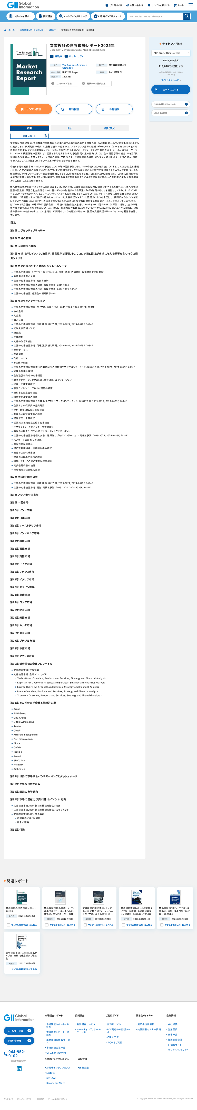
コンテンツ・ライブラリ (179, 1050)
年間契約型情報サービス (58, 1041)
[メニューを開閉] (190, 5)
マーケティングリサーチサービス (89, 1030)
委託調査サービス (86, 1024)
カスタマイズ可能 (65, 84)
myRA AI (51, 1077)
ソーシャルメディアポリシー (58, 1098)
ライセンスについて (170, 80)
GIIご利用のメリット (56, 1052)
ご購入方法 (113, 1037)
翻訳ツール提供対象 (97, 84)
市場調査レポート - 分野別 (57, 1025)
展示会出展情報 (145, 1024)
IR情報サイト (175, 1044)
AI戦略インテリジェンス (58, 1067)
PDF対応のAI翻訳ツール (119, 1030)
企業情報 (171, 1015)
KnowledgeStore (55, 1083)
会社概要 (173, 1024)
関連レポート (29, 135)
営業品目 (173, 1029)
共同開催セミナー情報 (149, 1029)
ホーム (11, 29)
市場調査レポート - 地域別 (57, 1033)
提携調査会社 (175, 1039)
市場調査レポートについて (31, 29)
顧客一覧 (173, 1034)
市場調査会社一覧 (56, 1047)
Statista (50, 1072)
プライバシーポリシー (25, 1098)
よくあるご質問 (114, 1042)
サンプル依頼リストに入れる (24, 924)
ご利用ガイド (112, 1015)
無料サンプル (114, 1024)
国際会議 (84, 1067)
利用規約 (40, 1098)
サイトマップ (8, 1098)
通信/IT (52, 29)
